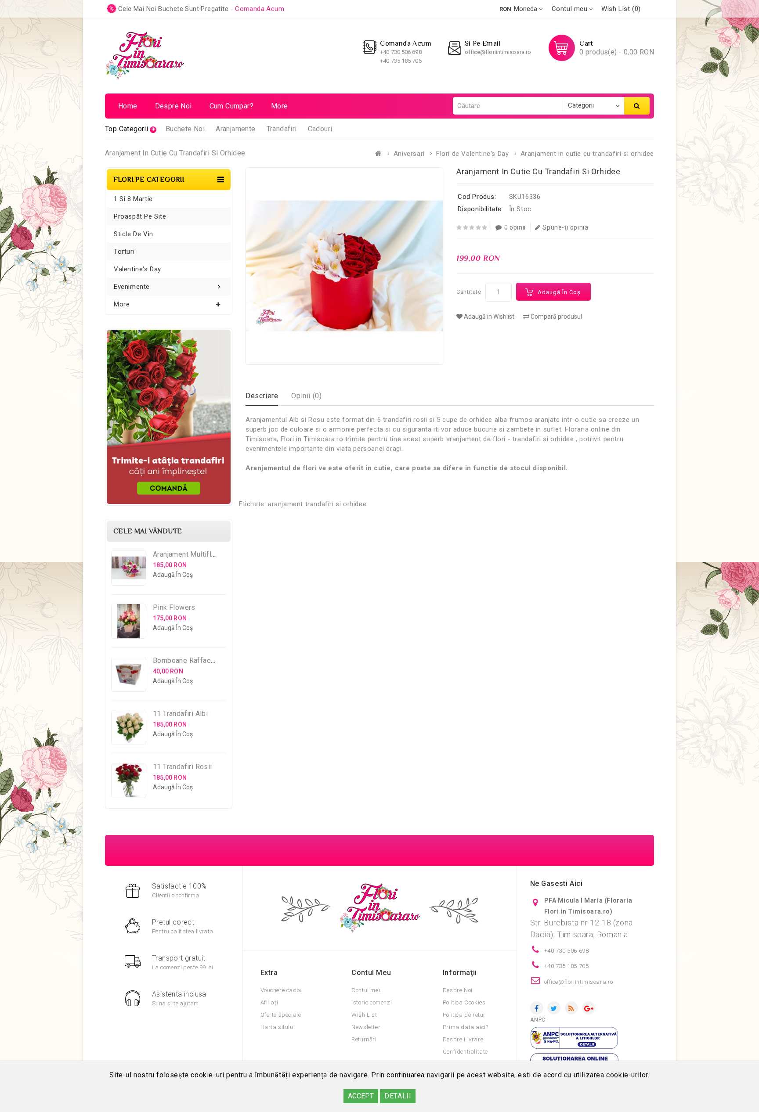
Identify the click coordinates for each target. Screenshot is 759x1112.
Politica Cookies (464, 1002)
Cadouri (320, 129)
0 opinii (515, 227)
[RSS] (571, 1008)
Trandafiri (282, 129)
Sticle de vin (133, 234)
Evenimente (132, 287)
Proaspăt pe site (140, 216)
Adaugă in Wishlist (488, 316)
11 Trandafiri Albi (180, 713)
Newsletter (365, 1027)
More (279, 106)
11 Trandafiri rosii (182, 767)
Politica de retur (464, 1014)
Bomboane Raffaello (186, 660)
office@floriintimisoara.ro (498, 52)
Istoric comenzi (371, 1002)
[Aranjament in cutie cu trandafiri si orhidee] (344, 266)
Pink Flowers (174, 607)
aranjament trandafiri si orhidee (317, 504)
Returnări (363, 1039)
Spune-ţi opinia (565, 227)
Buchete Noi (185, 129)
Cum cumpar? (231, 106)
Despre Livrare (463, 1039)
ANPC (538, 1019)
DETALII (397, 1096)
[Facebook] (536, 1008)
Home (127, 106)
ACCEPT (361, 1096)
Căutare (637, 106)
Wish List (364, 1014)
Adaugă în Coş (559, 292)
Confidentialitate (465, 1051)
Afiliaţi (269, 1002)
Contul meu (366, 990)
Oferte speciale (280, 1014)
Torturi (124, 252)
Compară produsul (555, 316)
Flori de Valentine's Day (472, 154)
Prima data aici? (465, 1027)
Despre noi (173, 106)
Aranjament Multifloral (188, 554)
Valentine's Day (137, 269)
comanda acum (259, 9)
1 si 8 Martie (133, 199)
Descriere (262, 396)
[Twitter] (553, 1008)
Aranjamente (235, 129)
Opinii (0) (306, 396)
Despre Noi (458, 990)
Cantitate (468, 291)
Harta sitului (277, 1027)
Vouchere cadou (281, 990)
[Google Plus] (588, 1008)
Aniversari (409, 154)
